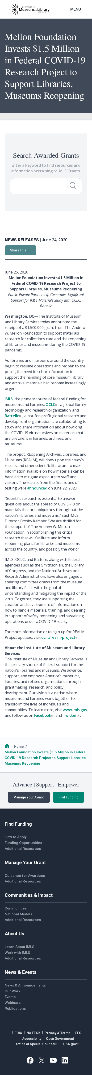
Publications (15, 1008)
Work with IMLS (17, 953)
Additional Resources (23, 849)
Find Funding (69, 797)
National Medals (18, 914)
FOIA (18, 1033)
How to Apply (15, 837)
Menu (75, 9)
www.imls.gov (75, 709)
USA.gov (70, 1044)
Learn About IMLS (19, 947)
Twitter (70, 715)
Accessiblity (31, 1038)
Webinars (13, 1003)
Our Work (12, 991)
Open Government (60, 1038)
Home (19, 746)
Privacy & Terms (58, 1033)
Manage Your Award (28, 797)
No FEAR (33, 1033)
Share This (18, 250)
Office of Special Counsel (35, 1044)
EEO (78, 1033)
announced (37, 488)
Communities (16, 908)
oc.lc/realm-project (58, 637)
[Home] (29, 9)
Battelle (12, 415)
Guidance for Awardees (25, 876)
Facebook (42, 715)
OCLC (50, 404)
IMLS (9, 398)
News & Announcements (25, 985)
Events (10, 997)
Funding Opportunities (23, 843)
